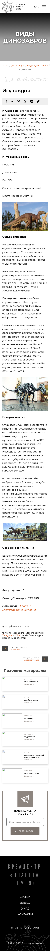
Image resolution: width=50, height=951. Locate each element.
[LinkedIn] (31, 101)
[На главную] (15, 7)
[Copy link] (38, 101)
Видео (25, 902)
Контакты (25, 914)
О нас (25, 908)
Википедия (28, 609)
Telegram (7, 635)
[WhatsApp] (25, 101)
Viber (18, 635)
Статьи (25, 896)
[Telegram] (12, 101)
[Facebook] (6, 101)
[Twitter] (18, 101)
